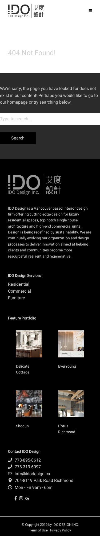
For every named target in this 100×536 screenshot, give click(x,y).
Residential (18, 284)
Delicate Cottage (22, 369)
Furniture (16, 298)
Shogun (23, 426)
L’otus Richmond (66, 429)
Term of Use (38, 530)
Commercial (19, 291)
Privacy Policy (60, 530)
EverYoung (67, 366)
